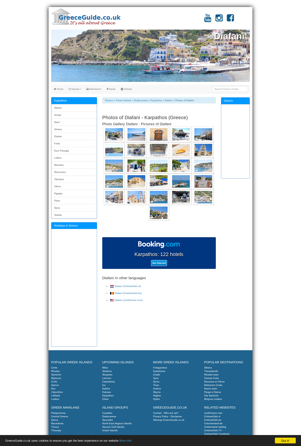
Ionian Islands (110, 430)
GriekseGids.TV (213, 430)
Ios (104, 385)
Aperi (57, 122)
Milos (105, 367)
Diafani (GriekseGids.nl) (128, 286)
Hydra (156, 399)
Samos (55, 385)
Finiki (57, 143)
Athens (208, 367)
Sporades (107, 419)
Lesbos (55, 399)
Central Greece (59, 416)
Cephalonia (108, 381)
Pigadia (58, 193)
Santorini (56, 374)
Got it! (285, 440)
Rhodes (55, 371)
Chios (105, 399)
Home (59, 89)
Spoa (57, 207)
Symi (156, 378)
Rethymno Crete (213, 385)
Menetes (59, 165)
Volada (58, 215)
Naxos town (210, 388)
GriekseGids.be (212, 419)
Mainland (94, 89)
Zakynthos (57, 392)
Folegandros (160, 367)
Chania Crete (211, 378)
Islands (75, 89)
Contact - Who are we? (166, 413)
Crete (54, 367)
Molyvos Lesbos (213, 399)
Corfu (54, 381)
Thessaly (56, 430)
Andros (157, 388)
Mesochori (60, 172)
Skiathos (107, 371)
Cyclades (107, 413)
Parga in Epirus (212, 392)
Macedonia (57, 423)
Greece (109, 100)
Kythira (106, 388)
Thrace (55, 426)
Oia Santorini (211, 395)
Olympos (59, 179)
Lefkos (57, 157)
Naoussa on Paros (214, 381)
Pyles (57, 200)
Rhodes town (211, 374)
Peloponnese (58, 413)
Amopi (57, 115)
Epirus (54, 419)
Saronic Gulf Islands (113, 426)
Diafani (168, 100)
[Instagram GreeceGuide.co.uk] (219, 20)
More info (125, 440)
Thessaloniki (211, 371)
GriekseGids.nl (212, 416)
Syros (156, 381)
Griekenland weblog (215, 426)
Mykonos (56, 378)
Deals (112, 89)
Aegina (157, 395)
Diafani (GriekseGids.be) (128, 293)
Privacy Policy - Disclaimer (167, 416)
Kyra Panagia (61, 150)
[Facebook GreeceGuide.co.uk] (230, 20)
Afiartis (58, 107)
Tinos (156, 385)
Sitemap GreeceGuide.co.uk (168, 419)
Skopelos (107, 374)
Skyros (157, 392)
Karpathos (156, 100)
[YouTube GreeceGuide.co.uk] (207, 20)
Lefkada (55, 395)
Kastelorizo (159, 371)
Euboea (106, 392)
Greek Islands (123, 100)
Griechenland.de (213, 423)
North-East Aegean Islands (117, 423)
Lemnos (106, 378)
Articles (128, 89)
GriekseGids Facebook (216, 433)
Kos (53, 388)
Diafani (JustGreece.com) (129, 300)
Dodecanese (141, 100)
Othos (57, 186)
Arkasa (58, 129)
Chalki (156, 374)
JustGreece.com (213, 413)
